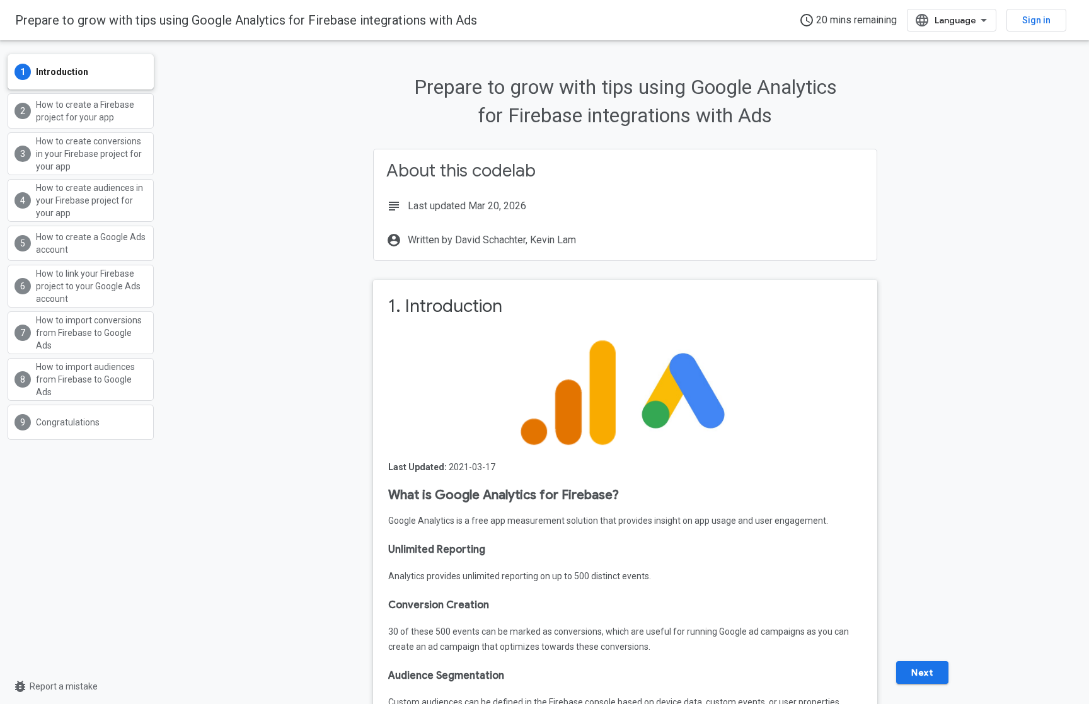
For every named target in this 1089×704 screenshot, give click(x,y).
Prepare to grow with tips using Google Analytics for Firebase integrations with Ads (246, 20)
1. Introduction (445, 306)
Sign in (1036, 20)
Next (922, 672)
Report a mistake (55, 686)
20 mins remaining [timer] (848, 20)
